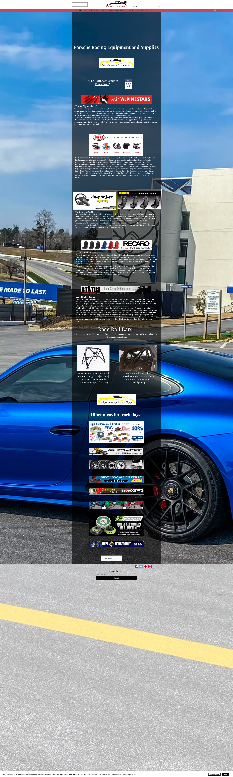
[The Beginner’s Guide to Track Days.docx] (128, 84)
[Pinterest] (145, 566)
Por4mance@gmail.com (117, 337)
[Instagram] (150, 566)
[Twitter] (141, 566)
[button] (225, 10)
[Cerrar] (231, 774)
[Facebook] (136, 566)
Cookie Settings (214, 774)
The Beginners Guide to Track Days (103, 82)
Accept (225, 774)
